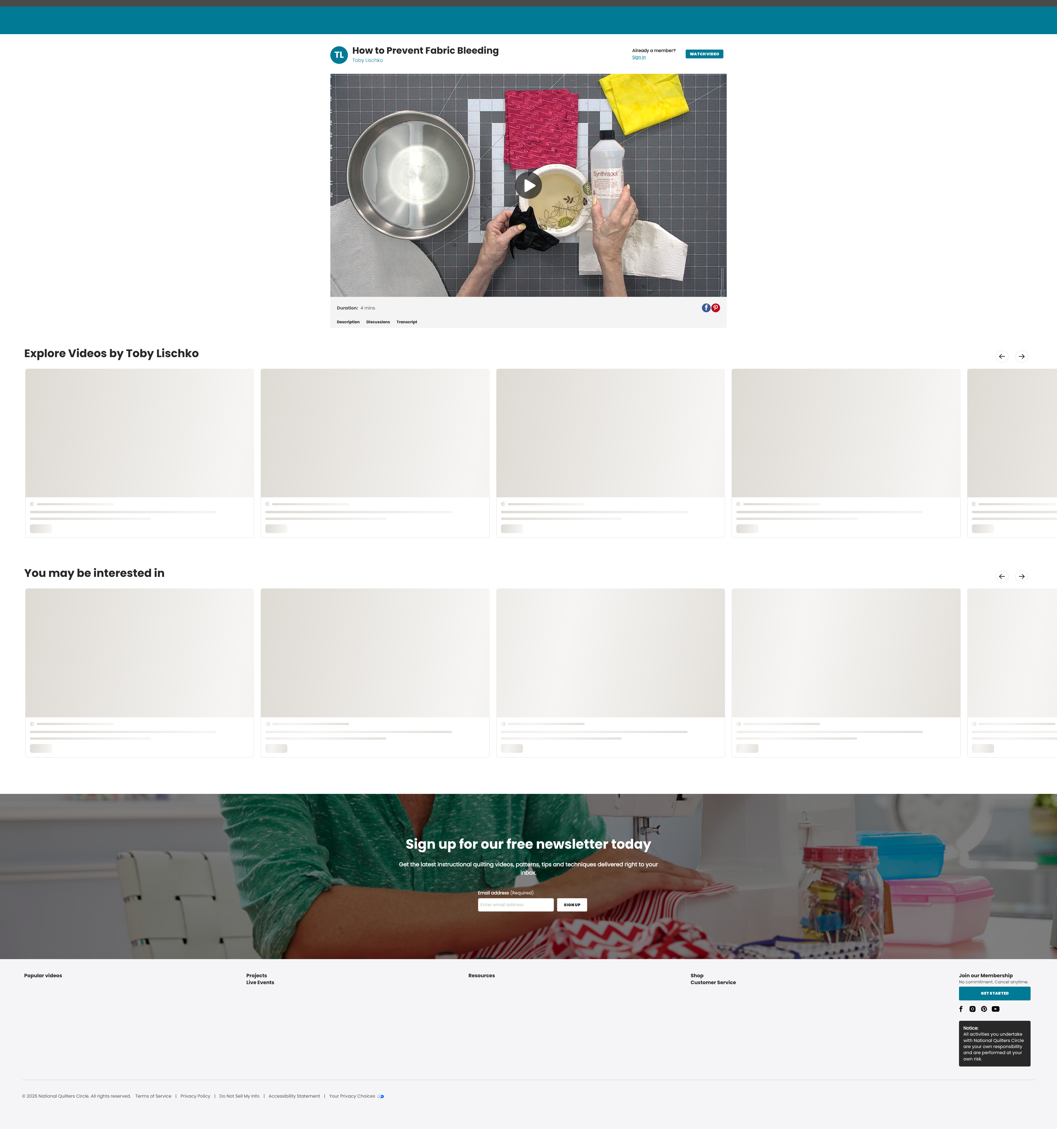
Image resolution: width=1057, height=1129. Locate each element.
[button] (654, 54)
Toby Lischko (367, 60)
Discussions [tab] (378, 322)
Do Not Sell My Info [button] (239, 1096)
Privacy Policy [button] (195, 1096)
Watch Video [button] (704, 54)
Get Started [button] (995, 993)
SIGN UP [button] (572, 905)
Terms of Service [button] (153, 1096)
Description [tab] (348, 322)
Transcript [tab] (407, 322)
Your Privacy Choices (352, 1096)
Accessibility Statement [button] (294, 1096)
